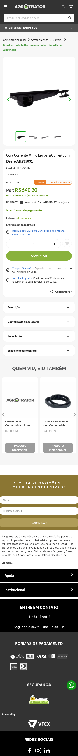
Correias (58, 39)
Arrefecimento (39, 39)
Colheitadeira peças (15, 39)
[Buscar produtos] (70, 18)
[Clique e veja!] (12, 175)
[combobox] (39, 18)
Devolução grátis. (22, 278)
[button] (39, 93)
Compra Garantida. (23, 268)
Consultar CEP (21, 234)
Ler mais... (7, 663)
